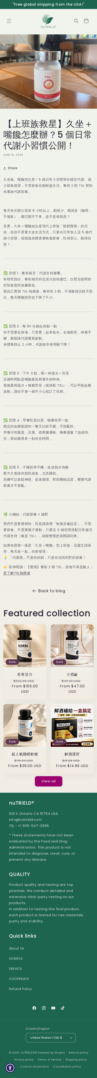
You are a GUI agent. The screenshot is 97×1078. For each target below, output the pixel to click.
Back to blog (51, 591)
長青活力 (24, 674)
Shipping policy (76, 1059)
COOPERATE (19, 979)
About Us (16, 948)
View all (49, 781)
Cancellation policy (67, 1066)
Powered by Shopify (51, 1052)
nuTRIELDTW (29, 1052)
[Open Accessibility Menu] (10, 1068)
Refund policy (78, 1052)
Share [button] (13, 168)
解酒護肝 (72, 754)
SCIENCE (16, 958)
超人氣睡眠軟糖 (25, 754)
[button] (9, 21)
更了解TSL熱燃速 (16, 573)
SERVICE (15, 968)
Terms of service (49, 1059)
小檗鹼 (72, 674)
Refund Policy (20, 989)
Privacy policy (24, 1059)
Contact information (34, 1066)
